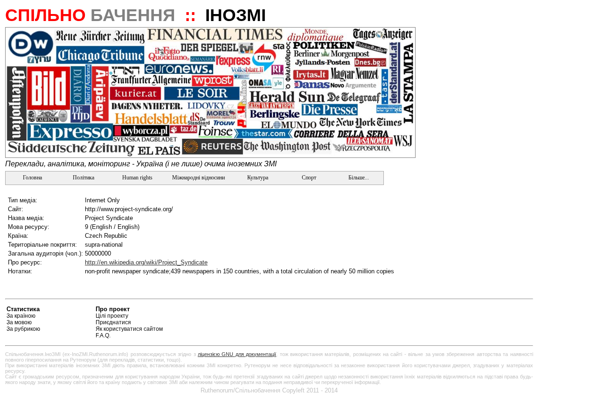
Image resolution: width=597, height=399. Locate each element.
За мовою (19, 322)
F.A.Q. (103, 335)
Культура (257, 177)
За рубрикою (23, 329)
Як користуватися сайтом (129, 329)
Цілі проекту (112, 316)
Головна (31, 177)
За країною (21, 316)
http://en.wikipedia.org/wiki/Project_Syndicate (146, 262)
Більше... (358, 177)
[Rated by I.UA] (511, 310)
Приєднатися (113, 322)
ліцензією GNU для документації (237, 354)
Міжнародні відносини (198, 177)
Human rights (137, 177)
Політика (83, 177)
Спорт (308, 177)
